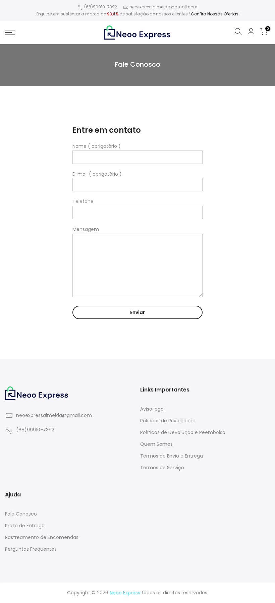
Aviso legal (152, 409)
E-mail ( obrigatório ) (97, 174)
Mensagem (85, 229)
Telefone (83, 201)
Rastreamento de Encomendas (41, 537)
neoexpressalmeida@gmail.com (163, 7)
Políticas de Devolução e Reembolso (182, 432)
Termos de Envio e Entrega (171, 456)
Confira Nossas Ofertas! (215, 14)
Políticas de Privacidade (168, 420)
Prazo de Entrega (25, 525)
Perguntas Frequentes (31, 549)
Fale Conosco (21, 513)
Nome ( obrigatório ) (96, 146)
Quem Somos (156, 444)
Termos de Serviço (162, 467)
